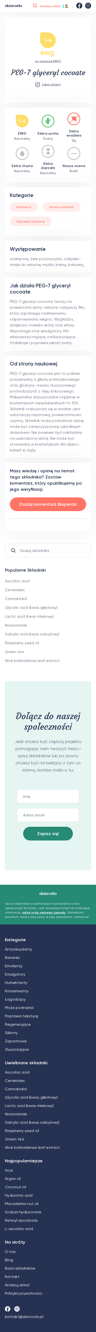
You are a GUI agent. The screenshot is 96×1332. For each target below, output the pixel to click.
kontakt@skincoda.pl (24, 1316)
